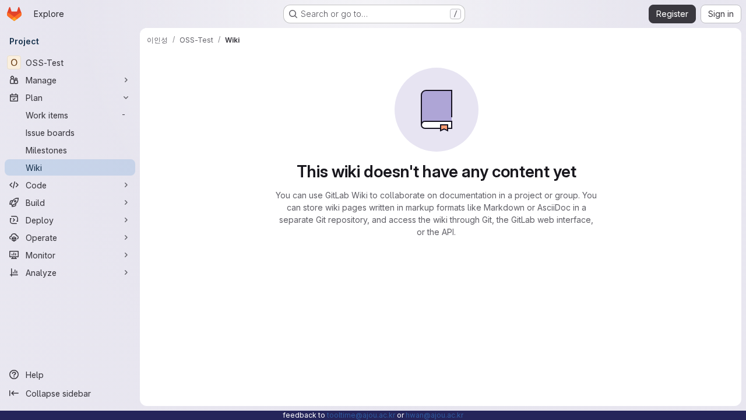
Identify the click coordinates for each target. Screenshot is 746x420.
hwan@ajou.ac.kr (434, 415)
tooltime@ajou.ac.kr (361, 415)
